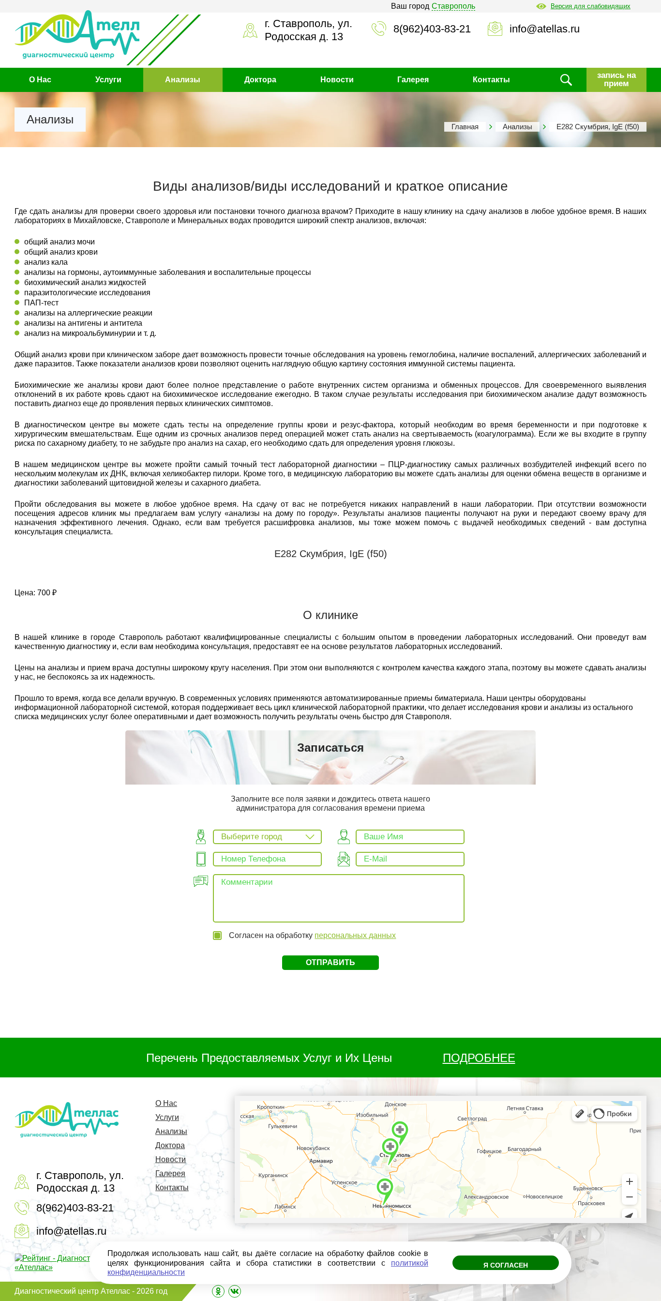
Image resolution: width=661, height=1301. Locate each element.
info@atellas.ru (545, 29)
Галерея (413, 80)
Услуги (108, 80)
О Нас (40, 80)
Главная (465, 126)
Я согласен (505, 1265)
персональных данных (355, 935)
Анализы (182, 80)
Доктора (260, 80)
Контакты (491, 80)
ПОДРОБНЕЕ (479, 1057)
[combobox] (267, 837)
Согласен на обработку (312, 935)
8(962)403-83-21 (432, 29)
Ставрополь (453, 6)
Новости (337, 80)
